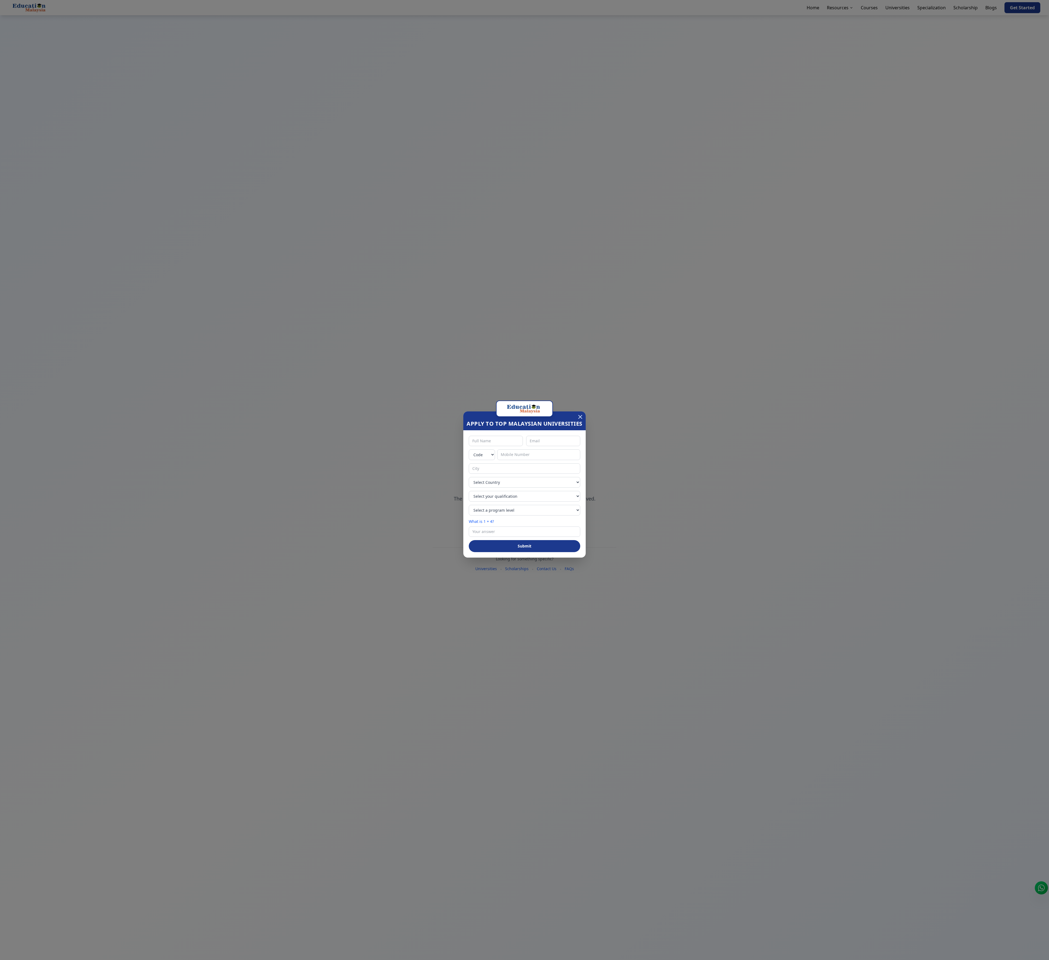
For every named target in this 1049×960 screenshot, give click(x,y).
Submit (524, 546)
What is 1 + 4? (481, 521)
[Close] (580, 417)
